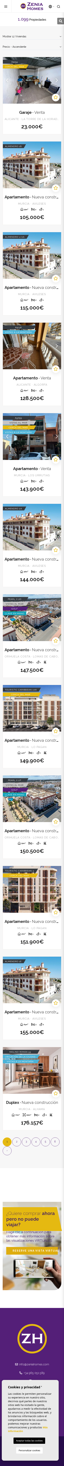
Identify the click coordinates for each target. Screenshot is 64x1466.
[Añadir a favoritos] (56, 97)
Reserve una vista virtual (35, 1250)
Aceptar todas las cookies (29, 1440)
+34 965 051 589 (34, 1373)
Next (56, 80)
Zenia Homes (31, 6)
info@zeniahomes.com (34, 1364)
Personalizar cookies (29, 1450)
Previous (7, 80)
